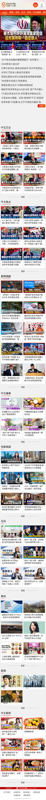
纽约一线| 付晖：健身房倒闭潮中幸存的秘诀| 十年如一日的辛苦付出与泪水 (34, 562)
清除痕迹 (26, 795)
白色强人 (27, 688)
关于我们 (7, 792)
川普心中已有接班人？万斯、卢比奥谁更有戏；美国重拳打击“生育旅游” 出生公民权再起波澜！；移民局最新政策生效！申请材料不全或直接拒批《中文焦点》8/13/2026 (11, 242)
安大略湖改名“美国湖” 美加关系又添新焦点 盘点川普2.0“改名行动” (7, 53)
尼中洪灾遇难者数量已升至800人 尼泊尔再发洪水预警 (11, 317)
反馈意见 (16, 792)
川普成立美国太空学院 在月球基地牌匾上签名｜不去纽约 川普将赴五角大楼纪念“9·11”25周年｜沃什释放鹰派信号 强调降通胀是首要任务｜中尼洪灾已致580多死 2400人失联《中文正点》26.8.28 (11, 168)
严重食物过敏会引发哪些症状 (33, 413)
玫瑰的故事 (5, 703)
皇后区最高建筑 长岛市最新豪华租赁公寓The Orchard (11, 508)
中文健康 (37, 12)
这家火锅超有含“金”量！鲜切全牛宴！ (10, 753)
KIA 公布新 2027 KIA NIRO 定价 (11, 637)
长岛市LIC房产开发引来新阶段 (11, 466)
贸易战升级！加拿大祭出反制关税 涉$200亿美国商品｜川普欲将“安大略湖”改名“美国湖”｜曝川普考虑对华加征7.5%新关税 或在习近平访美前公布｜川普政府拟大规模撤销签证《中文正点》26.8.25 (34, 189)
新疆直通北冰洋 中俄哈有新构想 (17, 85)
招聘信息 (36, 792)
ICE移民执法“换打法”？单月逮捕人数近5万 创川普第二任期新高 (22, 53)
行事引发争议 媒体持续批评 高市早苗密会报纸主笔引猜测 (23, 68)
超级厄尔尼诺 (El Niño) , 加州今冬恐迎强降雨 (11, 616)
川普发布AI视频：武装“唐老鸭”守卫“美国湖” (22, 98)
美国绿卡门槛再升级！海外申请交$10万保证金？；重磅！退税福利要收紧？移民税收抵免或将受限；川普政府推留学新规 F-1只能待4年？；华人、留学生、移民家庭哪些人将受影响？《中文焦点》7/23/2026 (33, 263)
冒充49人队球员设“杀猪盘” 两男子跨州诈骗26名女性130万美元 (34, 338)
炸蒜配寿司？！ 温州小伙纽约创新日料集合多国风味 (33, 774)
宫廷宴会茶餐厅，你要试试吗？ (11, 774)
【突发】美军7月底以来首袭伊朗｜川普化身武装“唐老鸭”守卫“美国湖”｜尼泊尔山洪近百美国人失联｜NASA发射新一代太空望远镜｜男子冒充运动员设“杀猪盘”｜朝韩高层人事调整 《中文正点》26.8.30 (11, 147)
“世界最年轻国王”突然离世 (14, 81)
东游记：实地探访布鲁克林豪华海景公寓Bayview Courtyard (11, 487)
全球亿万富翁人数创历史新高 (15, 72)
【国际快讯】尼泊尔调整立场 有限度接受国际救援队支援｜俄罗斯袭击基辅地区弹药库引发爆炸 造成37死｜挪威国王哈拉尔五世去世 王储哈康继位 (33, 379)
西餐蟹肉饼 (29, 732)
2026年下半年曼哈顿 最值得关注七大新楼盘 (34, 466)
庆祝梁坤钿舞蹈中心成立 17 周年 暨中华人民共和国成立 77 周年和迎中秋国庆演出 (33, 658)
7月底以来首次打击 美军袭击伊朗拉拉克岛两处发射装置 (23, 93)
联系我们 (26, 792)
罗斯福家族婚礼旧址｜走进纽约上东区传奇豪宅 (33, 508)
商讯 (29, 12)
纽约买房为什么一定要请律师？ (33, 582)
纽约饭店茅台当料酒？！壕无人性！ (9, 733)
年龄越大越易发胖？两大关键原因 (33, 434)
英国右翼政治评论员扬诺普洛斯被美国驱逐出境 (23, 76)
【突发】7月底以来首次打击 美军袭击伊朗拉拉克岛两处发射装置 (11, 296)
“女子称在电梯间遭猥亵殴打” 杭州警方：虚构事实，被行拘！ (23, 60)
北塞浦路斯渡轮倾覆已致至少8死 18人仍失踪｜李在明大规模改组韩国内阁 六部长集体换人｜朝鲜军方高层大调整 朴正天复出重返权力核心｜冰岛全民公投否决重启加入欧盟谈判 (33, 358)
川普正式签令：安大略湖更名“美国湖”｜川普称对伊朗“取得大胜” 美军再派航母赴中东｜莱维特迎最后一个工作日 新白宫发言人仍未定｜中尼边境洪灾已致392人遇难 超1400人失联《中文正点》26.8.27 (33, 168)
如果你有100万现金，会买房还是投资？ (11, 562)
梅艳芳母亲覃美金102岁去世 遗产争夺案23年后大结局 (23, 89)
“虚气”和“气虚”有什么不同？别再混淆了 (11, 434)
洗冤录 (4, 688)
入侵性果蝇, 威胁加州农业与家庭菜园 (11, 658)
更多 (41, 106)
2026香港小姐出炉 (10, 64)
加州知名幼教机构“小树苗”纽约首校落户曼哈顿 (11, 541)
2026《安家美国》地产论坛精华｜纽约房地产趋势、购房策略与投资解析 (33, 487)
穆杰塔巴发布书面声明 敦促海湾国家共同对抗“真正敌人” (33, 317)
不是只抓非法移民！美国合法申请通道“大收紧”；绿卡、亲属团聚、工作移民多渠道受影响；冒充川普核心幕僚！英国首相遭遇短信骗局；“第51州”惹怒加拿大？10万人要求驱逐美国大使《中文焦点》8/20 (34, 221)
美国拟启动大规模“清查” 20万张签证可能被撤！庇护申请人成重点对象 (38, 53)
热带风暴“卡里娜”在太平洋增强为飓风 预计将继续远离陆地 (23, 102)
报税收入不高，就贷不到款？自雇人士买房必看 (11, 582)
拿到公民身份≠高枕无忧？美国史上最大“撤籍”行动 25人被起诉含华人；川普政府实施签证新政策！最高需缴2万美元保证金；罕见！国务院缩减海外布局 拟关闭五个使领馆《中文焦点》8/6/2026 (33, 242)
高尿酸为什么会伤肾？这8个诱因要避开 (11, 413)
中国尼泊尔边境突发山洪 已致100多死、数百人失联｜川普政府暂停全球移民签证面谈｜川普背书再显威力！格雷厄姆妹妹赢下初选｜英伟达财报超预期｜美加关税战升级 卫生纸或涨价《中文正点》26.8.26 (11, 189)
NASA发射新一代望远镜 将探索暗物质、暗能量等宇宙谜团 (11, 338)
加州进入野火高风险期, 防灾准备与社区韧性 (33, 616)
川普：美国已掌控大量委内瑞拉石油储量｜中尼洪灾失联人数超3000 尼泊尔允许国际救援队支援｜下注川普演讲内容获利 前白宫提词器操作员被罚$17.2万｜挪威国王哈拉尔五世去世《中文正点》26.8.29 (33, 147)
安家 (17, 12)
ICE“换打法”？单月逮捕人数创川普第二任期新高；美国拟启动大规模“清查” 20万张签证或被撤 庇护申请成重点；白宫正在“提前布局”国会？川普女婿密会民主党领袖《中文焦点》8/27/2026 (11, 221)
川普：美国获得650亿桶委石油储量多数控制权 (11, 379)
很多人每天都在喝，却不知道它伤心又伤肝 (33, 637)
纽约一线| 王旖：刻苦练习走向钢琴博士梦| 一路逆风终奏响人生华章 (34, 541)
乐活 (23, 12)
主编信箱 (16, 795)
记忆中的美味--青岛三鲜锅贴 (33, 753)
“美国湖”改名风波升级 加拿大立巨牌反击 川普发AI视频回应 (33, 296)
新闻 (11, 12)
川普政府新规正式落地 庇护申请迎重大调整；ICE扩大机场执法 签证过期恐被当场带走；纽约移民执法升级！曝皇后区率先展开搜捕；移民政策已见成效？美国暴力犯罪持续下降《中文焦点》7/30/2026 (11, 263)
